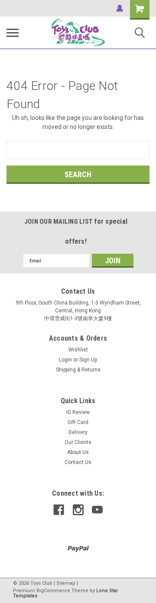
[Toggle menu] (12, 33)
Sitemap (65, 583)
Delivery (78, 432)
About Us (78, 452)
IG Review (78, 412)
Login (65, 360)
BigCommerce (53, 590)
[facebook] (58, 509)
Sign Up (88, 360)
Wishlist (78, 350)
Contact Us (78, 462)
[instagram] (78, 509)
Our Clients (78, 442)
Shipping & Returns (78, 370)
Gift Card (78, 422)
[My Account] (119, 8)
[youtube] (97, 509)
